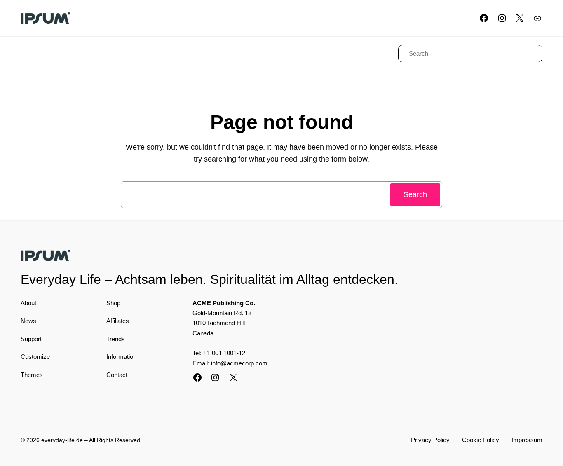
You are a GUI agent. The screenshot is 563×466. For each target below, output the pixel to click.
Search (415, 194)
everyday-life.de (62, 440)
